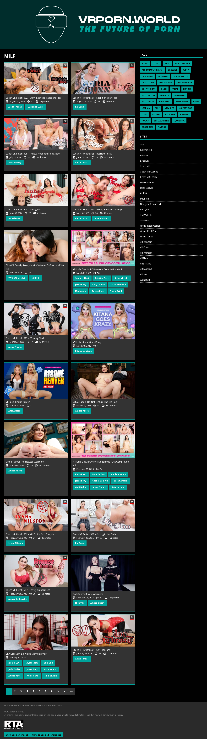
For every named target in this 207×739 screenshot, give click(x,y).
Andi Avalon (14, 410)
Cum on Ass (148, 82)
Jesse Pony (80, 284)
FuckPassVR (146, 187)
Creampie (163, 76)
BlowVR (144, 155)
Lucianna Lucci (35, 106)
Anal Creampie (182, 63)
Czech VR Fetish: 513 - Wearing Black (25, 338)
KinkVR (143, 193)
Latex (196, 101)
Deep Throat (149, 89)
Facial (175, 89)
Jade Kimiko (14, 669)
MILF (157, 108)
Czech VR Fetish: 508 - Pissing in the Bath (94, 534)
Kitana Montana (83, 351)
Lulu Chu (48, 662)
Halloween (148, 101)
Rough (145, 120)
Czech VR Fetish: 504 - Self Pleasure (91, 649)
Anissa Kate (98, 291)
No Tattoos (185, 108)
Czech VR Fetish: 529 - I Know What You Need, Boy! (33, 153)
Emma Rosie (50, 675)
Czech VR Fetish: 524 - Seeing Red (23, 209)
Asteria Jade (118, 487)
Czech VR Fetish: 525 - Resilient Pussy (92, 153)
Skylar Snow (32, 662)
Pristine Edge (102, 278)
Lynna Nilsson (15, 543)
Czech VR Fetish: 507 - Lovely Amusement (28, 589)
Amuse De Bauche (17, 599)
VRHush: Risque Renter (18, 401)
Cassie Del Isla (118, 284)
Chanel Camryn (100, 480)
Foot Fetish (148, 95)
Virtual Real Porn (148, 231)
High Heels (165, 101)
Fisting (187, 89)
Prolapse (170, 114)
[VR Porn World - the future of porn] (103, 24)
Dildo (163, 89)
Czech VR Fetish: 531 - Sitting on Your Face (95, 97)
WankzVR (145, 279)
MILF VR (144, 198)
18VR (142, 144)
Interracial (181, 101)
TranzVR (144, 220)
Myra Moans (50, 669)
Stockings (147, 127)
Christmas (147, 76)
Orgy (144, 114)
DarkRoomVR (147, 182)
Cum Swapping (185, 82)
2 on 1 (156, 63)
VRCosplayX (146, 268)
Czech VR (145, 166)
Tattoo (162, 127)
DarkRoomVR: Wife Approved (88, 594)
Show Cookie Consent (17, 734)
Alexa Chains (99, 487)
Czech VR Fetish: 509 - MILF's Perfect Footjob (30, 534)
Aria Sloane (32, 675)
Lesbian (146, 108)
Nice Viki (79, 603)
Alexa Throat (15, 106)
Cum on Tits (165, 82)
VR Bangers (146, 241)
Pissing (156, 114)
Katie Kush (80, 474)
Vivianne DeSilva (16, 277)
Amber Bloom (97, 603)
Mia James (80, 291)
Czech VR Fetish (148, 176)
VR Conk (144, 247)
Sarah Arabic (120, 480)
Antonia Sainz (102, 218)
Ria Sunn (79, 106)
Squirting (179, 120)
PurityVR (144, 209)
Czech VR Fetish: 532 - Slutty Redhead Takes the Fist (33, 97)
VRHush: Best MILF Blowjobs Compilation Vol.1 (97, 269)
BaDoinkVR (146, 149)
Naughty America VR (151, 204)
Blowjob (173, 70)
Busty (185, 70)
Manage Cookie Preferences (46, 734)
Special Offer (161, 120)
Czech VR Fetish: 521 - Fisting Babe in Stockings (97, 209)
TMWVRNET (146, 214)
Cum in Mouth (180, 76)
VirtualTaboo (146, 236)
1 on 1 (145, 63)
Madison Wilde (118, 474)
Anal (167, 63)
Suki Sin (35, 277)
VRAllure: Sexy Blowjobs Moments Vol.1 (26, 653)
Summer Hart (82, 278)
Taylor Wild (116, 291)
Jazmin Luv (13, 662)
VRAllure (144, 258)
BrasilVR (144, 160)
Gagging (164, 95)
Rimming (184, 114)
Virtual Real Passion (150, 225)
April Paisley (14, 162)
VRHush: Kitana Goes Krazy (87, 342)
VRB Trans (145, 263)
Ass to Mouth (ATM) (152, 70)
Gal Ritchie (80, 487)
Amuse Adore (82, 410)
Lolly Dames (98, 284)
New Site (169, 108)
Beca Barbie (98, 474)
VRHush (144, 274)
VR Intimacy (146, 252)
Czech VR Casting (149, 171)
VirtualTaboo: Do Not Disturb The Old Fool (95, 401)
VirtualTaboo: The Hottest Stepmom (25, 461)
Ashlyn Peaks (122, 278)
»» (71, 691)
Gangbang (179, 95)
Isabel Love (14, 218)
